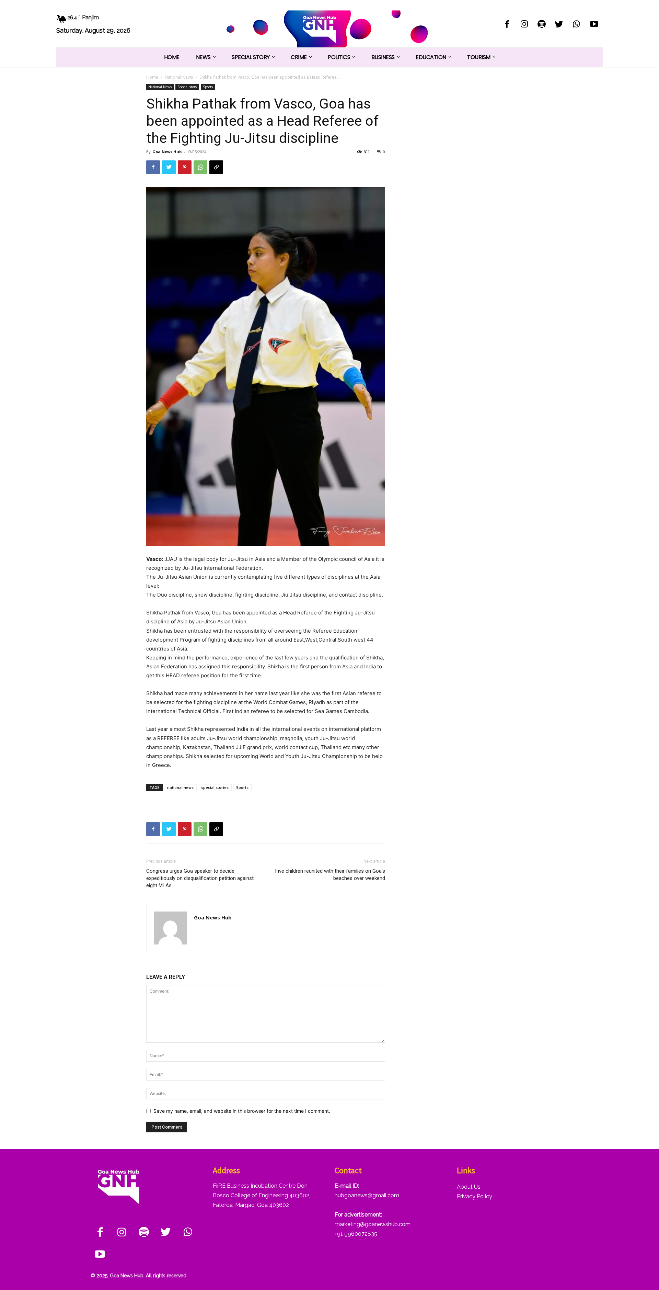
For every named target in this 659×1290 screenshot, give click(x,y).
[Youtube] (594, 25)
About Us (469, 1187)
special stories (215, 787)
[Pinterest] (185, 167)
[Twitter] (559, 25)
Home (152, 77)
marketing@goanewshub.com (373, 1224)
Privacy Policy (474, 1196)
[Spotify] (542, 25)
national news (180, 787)
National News (179, 77)
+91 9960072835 (356, 1234)
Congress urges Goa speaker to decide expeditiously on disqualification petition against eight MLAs (200, 878)
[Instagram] (524, 25)
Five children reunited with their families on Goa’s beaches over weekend (330, 874)
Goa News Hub (167, 151)
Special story (187, 86)
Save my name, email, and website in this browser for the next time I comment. (241, 1111)
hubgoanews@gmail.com (367, 1195)
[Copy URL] (216, 167)
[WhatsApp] (576, 25)
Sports (208, 86)
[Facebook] (507, 25)
